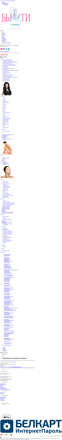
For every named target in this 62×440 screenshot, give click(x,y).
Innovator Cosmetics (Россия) (9, 289)
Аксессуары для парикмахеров (7, 59)
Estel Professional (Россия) (8, 275)
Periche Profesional (6, 121)
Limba (4, 113)
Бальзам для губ (5, 181)
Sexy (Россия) (7, 328)
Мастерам (2, 198)
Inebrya (4, 108)
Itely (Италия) (7, 291)
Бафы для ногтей (5, 228)
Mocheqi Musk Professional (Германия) (10, 310)
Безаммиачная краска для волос (8, 60)
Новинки (4, 348)
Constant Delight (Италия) (8, 267)
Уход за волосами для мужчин (6, 222)
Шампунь (4, 246)
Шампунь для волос (6, 197)
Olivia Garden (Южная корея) (9, 316)
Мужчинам (2, 214)
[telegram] (9, 49)
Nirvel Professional (6, 119)
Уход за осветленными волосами (8, 68)
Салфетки (3, 209)
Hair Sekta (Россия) (7, 285)
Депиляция (4, 139)
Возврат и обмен (11, 367)
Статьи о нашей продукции (6, 42)
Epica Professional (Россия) (9, 274)
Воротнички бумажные (6, 201)
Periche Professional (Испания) (9, 320)
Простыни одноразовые (6, 208)
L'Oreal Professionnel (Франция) (9, 300)
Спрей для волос (5, 196)
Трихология (4, 34)
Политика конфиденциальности (19, 367)
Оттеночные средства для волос (8, 74)
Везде (3, 32)
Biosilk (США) (7, 260)
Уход (3, 158)
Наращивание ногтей (5, 135)
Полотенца (4, 210)
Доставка (7, 0)
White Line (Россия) (8, 339)
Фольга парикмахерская (7, 205)
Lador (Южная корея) (8, 301)
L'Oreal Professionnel (6, 112)
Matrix (4, 117)
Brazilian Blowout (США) (8, 261)
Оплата (5, 0)
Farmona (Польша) (7, 278)
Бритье (3, 220)
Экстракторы (5, 238)
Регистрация (2, 399)
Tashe (4, 125)
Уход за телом (4, 136)
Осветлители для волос (6, 72)
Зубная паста (5, 162)
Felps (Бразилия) (7, 279)
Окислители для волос (6, 80)
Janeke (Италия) (7, 293)
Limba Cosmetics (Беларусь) (9, 303)
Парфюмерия (4, 221)
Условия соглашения (27, 367)
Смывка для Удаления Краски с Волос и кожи (10, 77)
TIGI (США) (6, 335)
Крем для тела (5, 189)
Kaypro (4, 111)
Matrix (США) (7, 307)
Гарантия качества (3, 384)
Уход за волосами (5, 66)
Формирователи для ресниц (7, 237)
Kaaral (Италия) (7, 295)
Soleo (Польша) (7, 329)
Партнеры (32, 367)
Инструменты (4, 39)
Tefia (4, 126)
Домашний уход (4, 161)
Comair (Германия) (7, 265)
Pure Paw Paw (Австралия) (9, 322)
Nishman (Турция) (7, 314)
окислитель (5, 218)
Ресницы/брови (4, 163)
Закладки (1, 398)
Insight (4, 109)
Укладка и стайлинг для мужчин (7, 223)
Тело (3, 35)
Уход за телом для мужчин (7, 219)
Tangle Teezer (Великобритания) (9, 332)
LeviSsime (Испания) (8, 302)
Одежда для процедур (5, 207)
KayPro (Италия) (7, 297)
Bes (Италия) (7, 258)
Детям (3, 37)
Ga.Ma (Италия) (7, 282)
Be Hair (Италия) (7, 257)
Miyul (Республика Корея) (9, 309)
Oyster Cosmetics (5, 120)
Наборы (2, 96)
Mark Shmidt (6, 306)
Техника (3, 41)
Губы (4, 156)
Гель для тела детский (6, 183)
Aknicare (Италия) (7, 254)
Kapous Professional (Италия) (9, 296)
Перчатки (3, 211)
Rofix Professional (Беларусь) (9, 325)
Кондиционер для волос (7, 187)
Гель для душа (5, 182)
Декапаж (4, 73)
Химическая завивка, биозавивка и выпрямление (10, 70)
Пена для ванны (5, 192)
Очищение (3, 159)
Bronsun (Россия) (7, 262)
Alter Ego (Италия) (7, 255)
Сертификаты (5, 350)
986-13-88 (15, 45)
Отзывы (4, 351)
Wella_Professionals (6, 127)
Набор (4, 191)
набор (4, 217)
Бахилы (4, 200)
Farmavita (4, 104)
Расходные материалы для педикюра (8, 204)
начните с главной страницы (11, 361)
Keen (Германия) (7, 298)
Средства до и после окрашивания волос (9, 65)
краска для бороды (6, 216)
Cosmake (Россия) (7, 268)
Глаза (3, 160)
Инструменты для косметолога (8, 231)
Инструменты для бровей (7, 230)
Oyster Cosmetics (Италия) (9, 317)
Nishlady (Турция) (7, 313)
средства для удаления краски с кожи (9, 64)
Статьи (4, 349)
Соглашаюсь (27, 439)
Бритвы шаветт (4, 229)
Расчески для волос (5, 69)
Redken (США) (7, 324)
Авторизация (2, 400)
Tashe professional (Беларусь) (9, 333)
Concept (4, 100)
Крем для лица (5, 188)
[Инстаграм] (1, 49)
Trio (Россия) (7, 336)
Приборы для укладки (6, 250)
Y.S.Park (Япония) (7, 341)
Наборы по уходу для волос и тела (8, 134)
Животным (4, 40)
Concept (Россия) (7, 266)
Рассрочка (1, 0)
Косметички (5, 241)
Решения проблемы (6, 131)
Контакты (13, 0)
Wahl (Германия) (7, 338)
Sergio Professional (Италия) (9, 327)
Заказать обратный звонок (5, 46)
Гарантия (10, 0)
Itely (3, 110)
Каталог (3, 57)
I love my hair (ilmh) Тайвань (9, 287)
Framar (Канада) (7, 281)
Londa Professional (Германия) (9, 304)
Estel (4, 103)
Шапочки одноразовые (6, 206)
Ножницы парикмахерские (7, 240)
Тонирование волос (6, 79)
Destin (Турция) (7, 271)
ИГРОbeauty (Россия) (8, 345)
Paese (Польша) (7, 319)
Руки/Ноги (4, 137)
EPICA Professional (6, 102)
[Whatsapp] (6, 49)
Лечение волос (5, 67)
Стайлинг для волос (6, 78)
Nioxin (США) (7, 312)
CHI (3, 99)
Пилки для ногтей (6, 236)
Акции (1, 393)
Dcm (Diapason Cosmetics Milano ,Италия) (11, 269)
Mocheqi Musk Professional (7, 118)
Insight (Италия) (7, 290)
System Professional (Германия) (9, 330)
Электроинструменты (6, 239)
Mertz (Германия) (7, 308)
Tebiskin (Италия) (7, 334)
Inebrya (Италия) (7, 288)
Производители (2, 392)
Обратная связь (2, 383)
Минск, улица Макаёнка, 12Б (5, 51)
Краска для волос (5, 71)
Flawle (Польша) (7, 280)
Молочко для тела (6, 190)
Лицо (3, 36)
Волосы (3, 33)
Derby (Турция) (7, 270)
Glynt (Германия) (7, 283)
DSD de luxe (5, 101)
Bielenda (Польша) (7, 259)
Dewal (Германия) (7, 272)
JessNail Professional (8, 294)
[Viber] (3, 49)
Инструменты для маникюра (7, 232)
